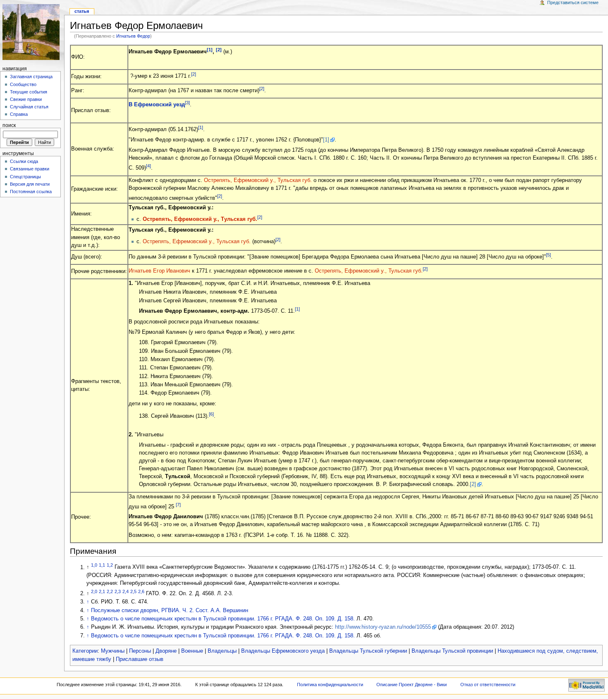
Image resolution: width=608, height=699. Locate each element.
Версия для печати (30, 184)
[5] (548, 254)
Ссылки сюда (24, 161)
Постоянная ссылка (31, 191)
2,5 (133, 591)
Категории (85, 651)
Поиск (9, 125)
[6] (211, 414)
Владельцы (222, 651)
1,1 (102, 565)
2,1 (102, 591)
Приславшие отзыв (139, 659)
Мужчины (112, 651)
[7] (178, 504)
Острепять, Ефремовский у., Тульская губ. (258, 180)
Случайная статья (29, 106)
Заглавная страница (31, 76)
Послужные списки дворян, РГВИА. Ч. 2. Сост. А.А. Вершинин (169, 610)
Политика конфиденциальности (330, 684)
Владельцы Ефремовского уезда (283, 651)
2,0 (94, 591)
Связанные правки (29, 168)
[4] (148, 165)
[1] (210, 49)
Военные (192, 651)
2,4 (125, 591)
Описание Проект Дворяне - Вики (411, 684)
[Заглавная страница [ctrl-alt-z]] (32, 32)
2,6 (141, 591)
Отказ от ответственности (487, 684)
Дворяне (166, 651)
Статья (81, 11)
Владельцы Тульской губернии (368, 651)
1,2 (110, 565)
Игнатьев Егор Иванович (159, 271)
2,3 (118, 591)
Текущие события (28, 91)
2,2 (110, 591)
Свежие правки (26, 99)
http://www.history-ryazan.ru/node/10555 (383, 627)
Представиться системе (572, 2)
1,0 (94, 565)
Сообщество (23, 84)
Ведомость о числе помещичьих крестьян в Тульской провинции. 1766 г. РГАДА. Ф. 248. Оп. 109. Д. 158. (223, 619)
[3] (187, 102)
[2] (219, 49)
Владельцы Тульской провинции (452, 651)
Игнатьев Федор (133, 36)
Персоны (140, 651)
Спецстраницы (25, 176)
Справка (19, 114)
